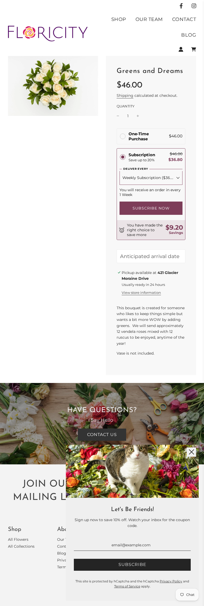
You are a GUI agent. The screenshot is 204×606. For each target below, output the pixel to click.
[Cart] (193, 49)
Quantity (125, 106)
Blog (188, 35)
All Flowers (18, 539)
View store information (141, 292)
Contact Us (102, 434)
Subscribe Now (151, 208)
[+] (138, 116)
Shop (118, 19)
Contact (184, 19)
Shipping (125, 95)
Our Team (149, 19)
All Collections (21, 546)
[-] (118, 116)
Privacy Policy (171, 581)
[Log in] (181, 49)
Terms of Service (127, 586)
